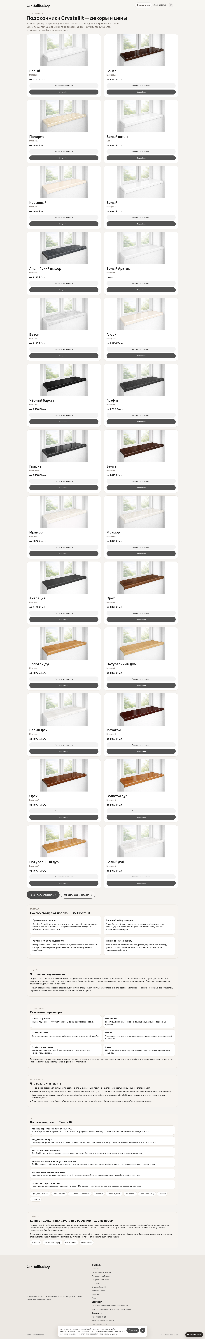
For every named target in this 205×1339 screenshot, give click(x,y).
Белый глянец (71, 1242)
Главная (95, 1268)
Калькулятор (143, 5)
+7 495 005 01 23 (159, 5)
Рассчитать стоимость (64, 86)
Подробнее (63, 92)
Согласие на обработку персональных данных (112, 1309)
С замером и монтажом (80, 1193)
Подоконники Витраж (101, 1276)
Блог (94, 1298)
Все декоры (130, 1193)
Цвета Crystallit (114, 1193)
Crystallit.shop (38, 5)
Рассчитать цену (147, 1193)
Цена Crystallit (59, 1193)
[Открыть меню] (176, 5)
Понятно (133, 1330)
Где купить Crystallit (40, 1193)
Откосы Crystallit (99, 1287)
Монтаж (162, 1193)
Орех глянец (86, 1242)
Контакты (36, 1199)
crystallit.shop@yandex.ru (103, 1320)
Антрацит (36, 1242)
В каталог (96, 1283)
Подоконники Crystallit (101, 1272)
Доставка (99, 1193)
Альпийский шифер (52, 1242)
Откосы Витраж (98, 1290)
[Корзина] (171, 5)
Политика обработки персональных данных (110, 1305)
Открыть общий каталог (78, 895)
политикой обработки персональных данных (100, 1334)
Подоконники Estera (100, 1279)
